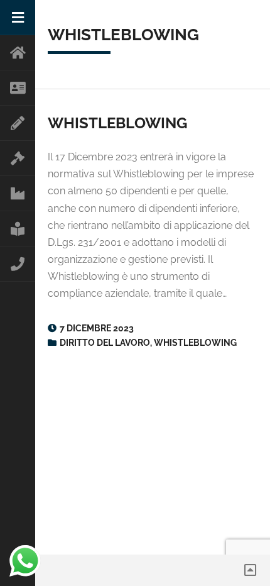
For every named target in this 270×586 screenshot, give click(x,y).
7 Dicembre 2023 (97, 328)
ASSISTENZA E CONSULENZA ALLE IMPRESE (17, 193)
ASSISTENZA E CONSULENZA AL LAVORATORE (17, 158)
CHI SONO (17, 88)
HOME (17, 52)
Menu (17, 17)
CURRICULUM (17, 123)
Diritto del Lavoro (105, 343)
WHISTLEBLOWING (117, 123)
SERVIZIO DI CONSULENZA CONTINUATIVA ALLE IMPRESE (17, 228)
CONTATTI (17, 264)
